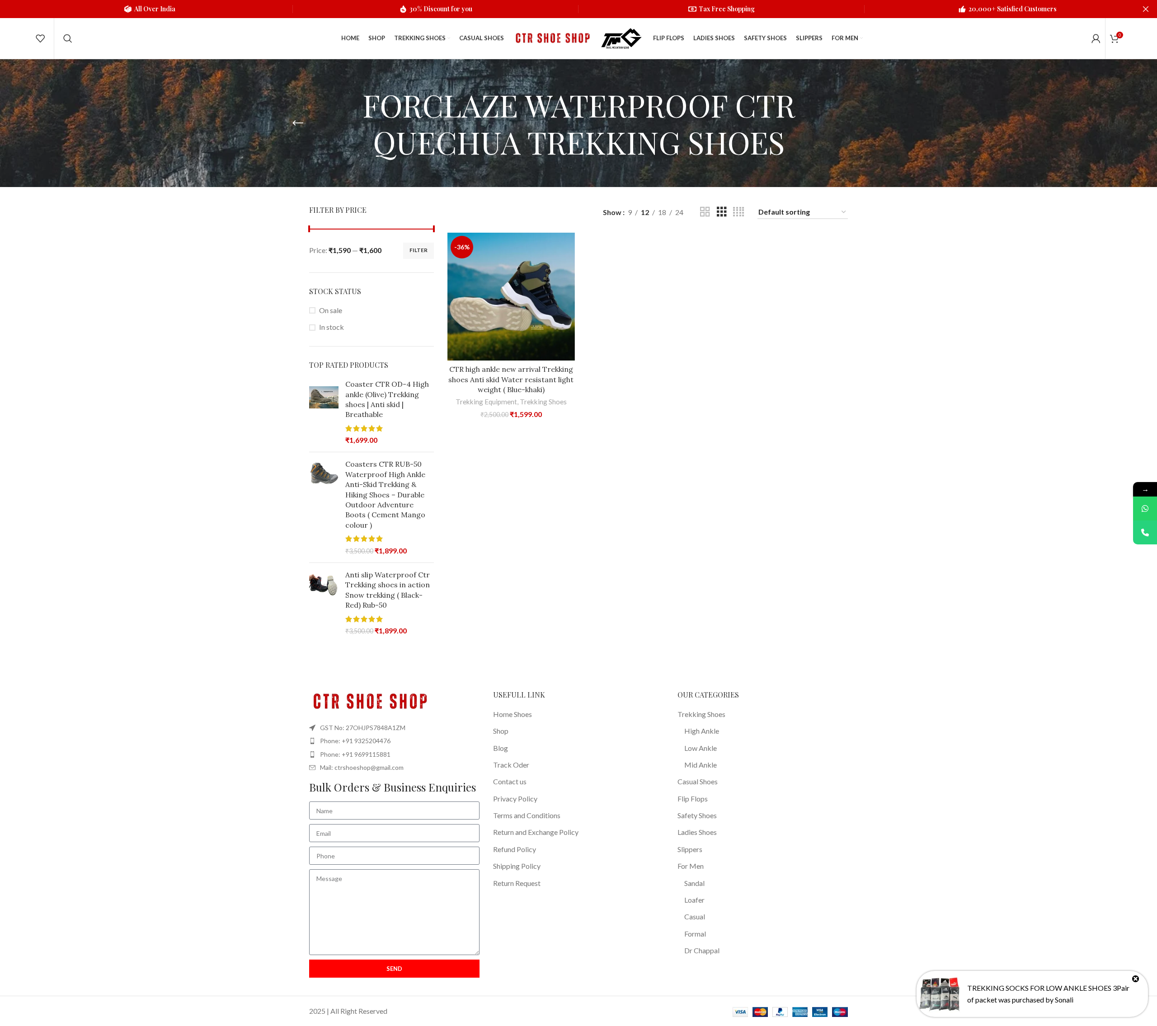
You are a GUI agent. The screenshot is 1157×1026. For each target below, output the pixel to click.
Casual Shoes (697, 781)
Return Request (517, 883)
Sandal (694, 883)
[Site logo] (551, 37)
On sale (330, 310)
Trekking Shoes (543, 402)
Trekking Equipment (486, 402)
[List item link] (394, 741)
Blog (500, 748)
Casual (694, 916)
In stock (331, 327)
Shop (500, 730)
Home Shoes (512, 714)
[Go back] (298, 123)
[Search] (68, 38)
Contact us (510, 781)
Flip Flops (692, 798)
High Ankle (701, 730)
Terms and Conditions (526, 815)
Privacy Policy (515, 798)
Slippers (689, 849)
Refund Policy (514, 849)
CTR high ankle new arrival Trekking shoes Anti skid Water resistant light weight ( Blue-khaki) (511, 379)
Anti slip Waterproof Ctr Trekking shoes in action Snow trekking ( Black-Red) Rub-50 (387, 589)
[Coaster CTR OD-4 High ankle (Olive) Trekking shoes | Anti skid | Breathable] (324, 412)
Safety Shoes (697, 815)
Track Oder (511, 764)
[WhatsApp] (1145, 508)
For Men (690, 866)
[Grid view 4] (738, 212)
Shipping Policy (517, 866)
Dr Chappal (702, 950)
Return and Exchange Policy (535, 832)
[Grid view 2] (705, 212)
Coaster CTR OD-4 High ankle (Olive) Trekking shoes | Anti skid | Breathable (387, 399)
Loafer (694, 899)
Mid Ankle (700, 764)
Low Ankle (700, 748)
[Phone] (1145, 532)
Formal (695, 933)
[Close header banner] (1145, 9)
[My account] (1096, 38)
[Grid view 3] (722, 212)
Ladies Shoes (697, 832)
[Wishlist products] (40, 38)
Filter (418, 250)
